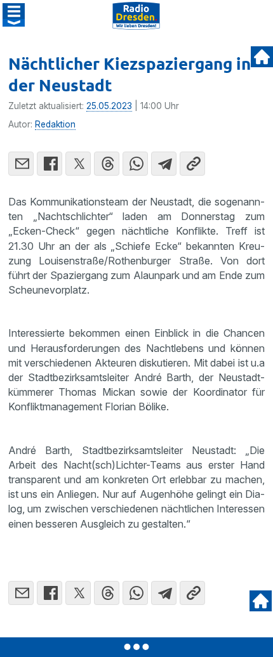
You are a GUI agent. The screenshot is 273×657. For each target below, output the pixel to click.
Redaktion (55, 124)
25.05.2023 (109, 106)
